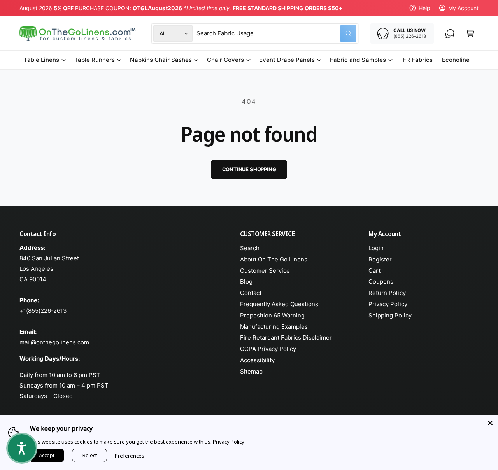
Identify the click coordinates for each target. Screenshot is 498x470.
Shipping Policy (389, 315)
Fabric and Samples (358, 59)
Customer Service (265, 270)
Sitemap (251, 371)
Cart (374, 270)
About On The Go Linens (273, 259)
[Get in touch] (450, 33)
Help (424, 8)
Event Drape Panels (287, 59)
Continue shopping (249, 169)
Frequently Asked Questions (279, 304)
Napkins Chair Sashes (160, 59)
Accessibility (257, 360)
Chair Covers (225, 59)
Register (380, 259)
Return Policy (386, 292)
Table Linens (41, 59)
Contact (250, 292)
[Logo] (78, 33)
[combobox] (276, 33)
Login (376, 248)
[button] (470, 33)
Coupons (380, 281)
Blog (246, 281)
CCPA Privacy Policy (268, 348)
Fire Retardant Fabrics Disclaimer (286, 337)
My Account (463, 8)
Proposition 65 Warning (272, 315)
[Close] (490, 423)
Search (250, 248)
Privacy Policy (387, 304)
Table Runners (94, 59)
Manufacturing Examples (274, 326)
